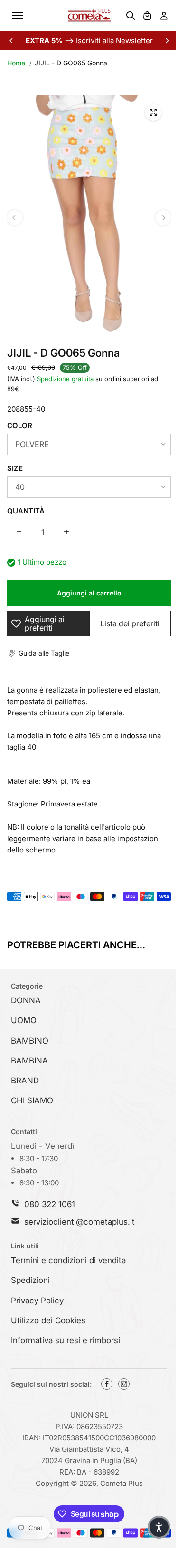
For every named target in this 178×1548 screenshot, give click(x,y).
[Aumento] (66, 532)
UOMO (24, 1020)
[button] (38, 653)
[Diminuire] (19, 532)
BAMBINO (29, 1040)
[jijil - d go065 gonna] (153, 112)
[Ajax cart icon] (147, 16)
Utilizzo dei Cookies (48, 1320)
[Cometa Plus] (89, 15)
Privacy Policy (37, 1300)
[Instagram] (124, 1384)
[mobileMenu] (17, 15)
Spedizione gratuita (65, 379)
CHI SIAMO (32, 1100)
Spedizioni (30, 1280)
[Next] (166, 40)
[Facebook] (106, 1384)
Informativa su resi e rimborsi (65, 1340)
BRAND (25, 1080)
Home (16, 63)
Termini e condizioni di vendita (68, 1260)
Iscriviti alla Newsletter (89, 40)
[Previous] (12, 40)
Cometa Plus (121, 1483)
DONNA (26, 1000)
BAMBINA (29, 1060)
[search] (130, 16)
